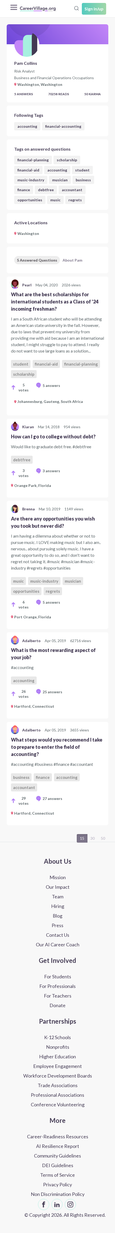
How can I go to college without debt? (53, 436)
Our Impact (58, 887)
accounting (27, 126)
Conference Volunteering (58, 1104)
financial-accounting (63, 126)
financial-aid (28, 170)
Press (57, 925)
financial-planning (33, 160)
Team (57, 896)
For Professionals (57, 986)
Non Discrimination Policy (58, 1194)
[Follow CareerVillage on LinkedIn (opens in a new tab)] (57, 1204)
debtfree (46, 189)
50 (103, 838)
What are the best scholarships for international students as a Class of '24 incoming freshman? (54, 301)
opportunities (29, 200)
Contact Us (57, 935)
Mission (57, 877)
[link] (57, 346)
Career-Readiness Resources (57, 1136)
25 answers (52, 692)
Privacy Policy (57, 1184)
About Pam (72, 260)
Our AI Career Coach (57, 944)
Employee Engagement (57, 1066)
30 (92, 838)
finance (23, 189)
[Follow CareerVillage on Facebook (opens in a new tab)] (43, 1204)
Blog (57, 916)
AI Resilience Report (57, 1146)
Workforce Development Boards (57, 1076)
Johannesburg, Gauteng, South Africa (50, 401)
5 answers (51, 385)
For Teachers (57, 996)
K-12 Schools (57, 1037)
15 (82, 838)
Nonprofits (57, 1047)
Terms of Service (57, 1175)
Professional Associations (57, 1095)
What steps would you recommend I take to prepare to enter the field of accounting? (56, 747)
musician (60, 180)
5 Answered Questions (37, 260)
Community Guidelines (57, 1156)
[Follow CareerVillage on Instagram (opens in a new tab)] (70, 1204)
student (82, 170)
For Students (57, 976)
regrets (75, 200)
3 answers (51, 471)
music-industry (30, 180)
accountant (72, 189)
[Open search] (76, 8)
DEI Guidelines (57, 1165)
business (83, 180)
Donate (57, 1005)
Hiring (57, 906)
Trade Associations (58, 1085)
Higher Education (57, 1056)
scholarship (67, 160)
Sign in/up (94, 8)
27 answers (52, 798)
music (55, 200)
